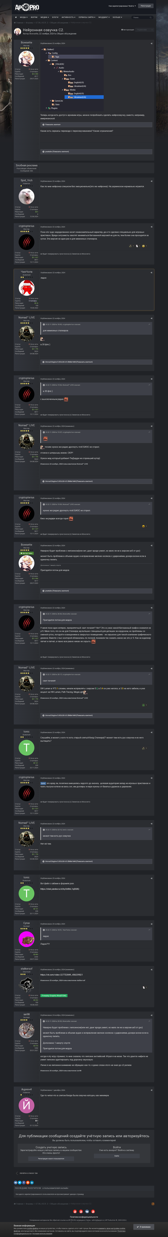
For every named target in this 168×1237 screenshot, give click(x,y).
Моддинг (104, 17)
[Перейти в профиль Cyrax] (26, 939)
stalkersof (26, 968)
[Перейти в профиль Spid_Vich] (26, 196)
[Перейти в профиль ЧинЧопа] (27, 288)
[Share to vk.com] (15, 1182)
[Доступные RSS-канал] (153, 1203)
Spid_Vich (26, 180)
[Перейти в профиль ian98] (26, 1030)
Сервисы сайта (86, 17)
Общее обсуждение (66, 33)
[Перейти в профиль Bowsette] (17, 31)
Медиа (44, 17)
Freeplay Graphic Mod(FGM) (54, 996)
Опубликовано (52, 43)
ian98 (26, 1014)
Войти (117, 1156)
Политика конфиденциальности (84, 1217)
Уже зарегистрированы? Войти (122, 6)
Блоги (55, 17)
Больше (116, 17)
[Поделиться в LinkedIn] (32, 1182)
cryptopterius (26, 226)
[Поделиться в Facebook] (24, 1182)
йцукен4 (26, 1089)
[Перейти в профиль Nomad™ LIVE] (26, 334)
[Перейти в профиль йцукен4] (26, 1105)
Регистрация (146, 6)
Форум (34, 17)
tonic (27, 731)
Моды (23, 17)
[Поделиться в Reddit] (28, 1182)
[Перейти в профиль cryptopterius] (26, 242)
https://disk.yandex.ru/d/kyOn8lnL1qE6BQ (59, 889)
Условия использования (42, 1234)
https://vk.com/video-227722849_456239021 (61, 975)
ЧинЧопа (26, 271)
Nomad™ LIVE (26, 317)
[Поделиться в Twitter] (20, 1182)
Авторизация (128, 30)
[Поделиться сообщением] (151, 43)
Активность (68, 17)
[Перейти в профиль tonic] (26, 748)
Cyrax (26, 923)
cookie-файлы (32, 1228)
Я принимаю (145, 1227)
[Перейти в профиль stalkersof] (26, 985)
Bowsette (33, 33)
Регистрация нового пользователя (51, 1159)
